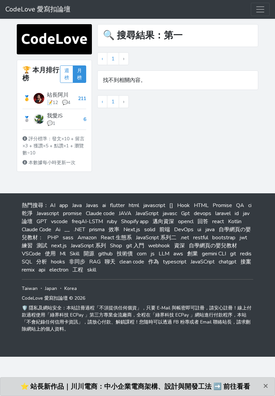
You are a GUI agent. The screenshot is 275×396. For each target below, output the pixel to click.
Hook (183, 205)
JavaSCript (202, 261)
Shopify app (135, 221)
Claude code (100, 213)
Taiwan (30, 288)
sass (68, 237)
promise (72, 213)
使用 (50, 253)
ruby (112, 221)
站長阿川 (57, 95)
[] (171, 205)
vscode (59, 221)
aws (178, 253)
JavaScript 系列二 (156, 237)
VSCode (31, 253)
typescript (174, 261)
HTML (201, 205)
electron (58, 270)
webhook (159, 245)
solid (149, 229)
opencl (186, 221)
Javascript (48, 213)
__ (67, 229)
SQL (27, 261)
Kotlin (234, 221)
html (134, 205)
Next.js (131, 229)
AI (52, 205)
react (218, 221)
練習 (27, 245)
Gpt (185, 213)
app (63, 205)
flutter (117, 205)
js (153, 253)
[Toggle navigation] (260, 9)
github (105, 253)
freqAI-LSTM (87, 221)
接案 (245, 261)
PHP (53, 237)
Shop (116, 245)
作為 (153, 261)
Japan (51, 288)
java (210, 229)
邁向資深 (163, 221)
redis (246, 253)
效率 (114, 229)
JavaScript (147, 213)
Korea (70, 288)
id (237, 213)
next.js (59, 245)
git (233, 253)
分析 (41, 261)
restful (200, 237)
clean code (131, 261)
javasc (170, 213)
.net (184, 237)
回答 (203, 221)
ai (104, 205)
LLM (164, 253)
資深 (179, 245)
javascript (154, 205)
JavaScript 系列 (88, 245)
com (142, 253)
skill (91, 270)
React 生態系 (116, 237)
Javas (92, 205)
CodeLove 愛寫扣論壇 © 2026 (53, 298)
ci (250, 205)
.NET (79, 229)
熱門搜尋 (32, 205)
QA (240, 205)
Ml (63, 253)
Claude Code (36, 229)
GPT (42, 221)
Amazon (87, 237)
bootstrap (223, 237)
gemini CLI (214, 253)
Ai (57, 229)
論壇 (27, 221)
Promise (222, 205)
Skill (74, 253)
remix (28, 270)
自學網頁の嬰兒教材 (213, 245)
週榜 (66, 74)
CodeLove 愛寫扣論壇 (37, 9)
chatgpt (227, 261)
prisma (97, 229)
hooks (58, 261)
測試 (42, 245)
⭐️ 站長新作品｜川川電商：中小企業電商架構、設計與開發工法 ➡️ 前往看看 (135, 386)
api (42, 270)
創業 (192, 253)
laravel (223, 213)
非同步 (77, 261)
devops (202, 213)
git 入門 (135, 245)
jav (246, 213)
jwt (243, 237)
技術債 (125, 253)
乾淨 (27, 213)
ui (199, 229)
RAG (95, 261)
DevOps (184, 229)
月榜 (79, 74)
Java (77, 205)
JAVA (125, 213)
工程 (77, 270)
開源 (89, 253)
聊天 (110, 261)
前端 (164, 229)
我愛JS (55, 115)
